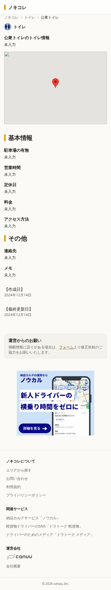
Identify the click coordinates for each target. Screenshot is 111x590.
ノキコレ (11, 17)
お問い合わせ (17, 478)
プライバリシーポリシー (26, 495)
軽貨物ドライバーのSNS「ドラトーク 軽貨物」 (44, 526)
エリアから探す (18, 470)
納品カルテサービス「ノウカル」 (33, 517)
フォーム (66, 347)
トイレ (29, 17)
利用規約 (13, 486)
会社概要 (13, 566)
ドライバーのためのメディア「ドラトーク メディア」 (50, 534)
